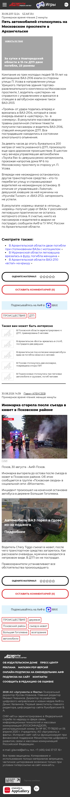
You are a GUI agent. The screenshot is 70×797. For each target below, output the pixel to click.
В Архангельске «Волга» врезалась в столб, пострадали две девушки (39, 342)
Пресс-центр (49, 662)
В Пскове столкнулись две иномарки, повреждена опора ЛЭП (36, 364)
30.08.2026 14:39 (11, 393)
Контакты (40, 676)
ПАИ (4, 460)
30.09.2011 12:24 (11, 13)
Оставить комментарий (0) (35, 289)
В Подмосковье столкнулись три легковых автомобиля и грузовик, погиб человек (39, 375)
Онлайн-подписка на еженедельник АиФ (33, 672)
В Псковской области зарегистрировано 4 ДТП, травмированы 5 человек (39, 331)
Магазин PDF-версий (33, 667)
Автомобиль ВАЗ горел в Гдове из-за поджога (33, 522)
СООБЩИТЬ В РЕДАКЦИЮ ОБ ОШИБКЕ (28, 681)
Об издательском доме (20, 662)
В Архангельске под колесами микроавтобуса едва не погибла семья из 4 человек (41, 353)
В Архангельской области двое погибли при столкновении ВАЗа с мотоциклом (35, 247)
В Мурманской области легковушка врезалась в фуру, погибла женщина (32, 254)
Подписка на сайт (16, 676)
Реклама (9, 667)
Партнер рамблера (32, 781)
